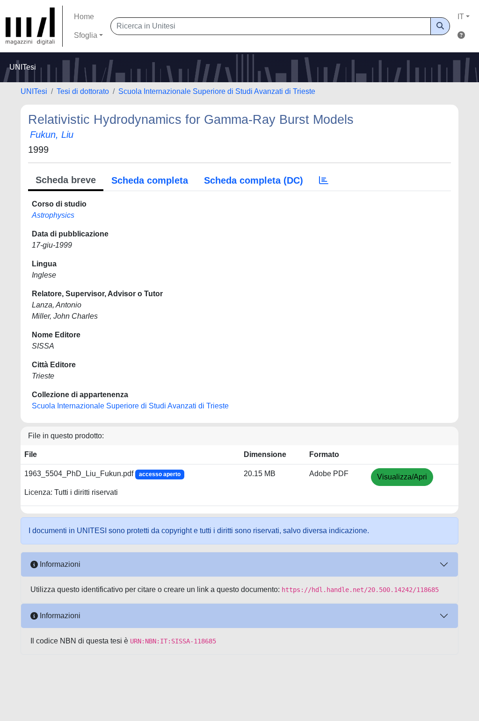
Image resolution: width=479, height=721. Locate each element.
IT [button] (460, 17)
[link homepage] (34, 26)
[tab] (323, 180)
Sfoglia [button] (85, 35)
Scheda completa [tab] (149, 180)
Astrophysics (53, 215)
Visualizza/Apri (402, 477)
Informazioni (59, 564)
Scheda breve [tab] (66, 180)
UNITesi (34, 91)
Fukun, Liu (51, 134)
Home (84, 17)
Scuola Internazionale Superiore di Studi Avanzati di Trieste (216, 91)
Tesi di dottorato (83, 91)
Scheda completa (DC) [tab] (253, 180)
